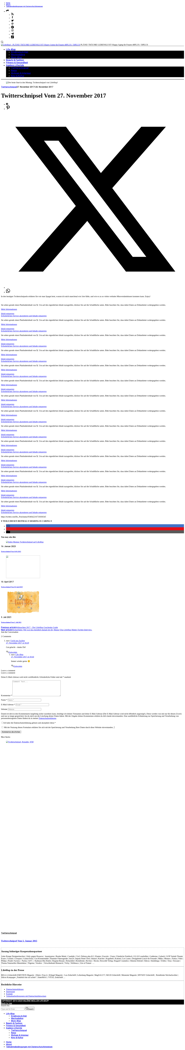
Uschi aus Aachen (17, 641)
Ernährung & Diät (19, 1016)
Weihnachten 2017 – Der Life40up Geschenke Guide (29, 627)
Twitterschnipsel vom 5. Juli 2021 (11, 622)
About (8, 5)
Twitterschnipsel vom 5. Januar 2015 (19, 941)
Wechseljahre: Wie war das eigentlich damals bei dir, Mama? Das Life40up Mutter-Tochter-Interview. (46, 630)
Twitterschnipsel (9, 87)
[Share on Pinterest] (8, 109)
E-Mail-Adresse (8, 704)
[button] (8, 526)
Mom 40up (16, 1021)
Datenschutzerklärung (47, 718)
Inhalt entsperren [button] (7, 313)
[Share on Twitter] (95, 288)
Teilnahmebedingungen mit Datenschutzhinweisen (24, 6)
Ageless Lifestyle (14, 1028)
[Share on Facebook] (7, 104)
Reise (13, 1033)
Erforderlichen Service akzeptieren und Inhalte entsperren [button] (24, 316)
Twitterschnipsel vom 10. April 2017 (12, 587)
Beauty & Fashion (14, 1023)
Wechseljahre (17, 1018)
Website (4, 709)
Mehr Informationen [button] (9, 309)
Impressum (10, 992)
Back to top (6, 1003)
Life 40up (19, 654)
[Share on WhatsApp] (8, 292)
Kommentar (6, 695)
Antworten (13, 652)
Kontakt (9, 994)
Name (4, 700)
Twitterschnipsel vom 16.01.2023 (11, 551)
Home (8, 3)
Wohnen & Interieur (20, 1035)
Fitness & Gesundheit (16, 1025)
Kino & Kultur (17, 1037)
